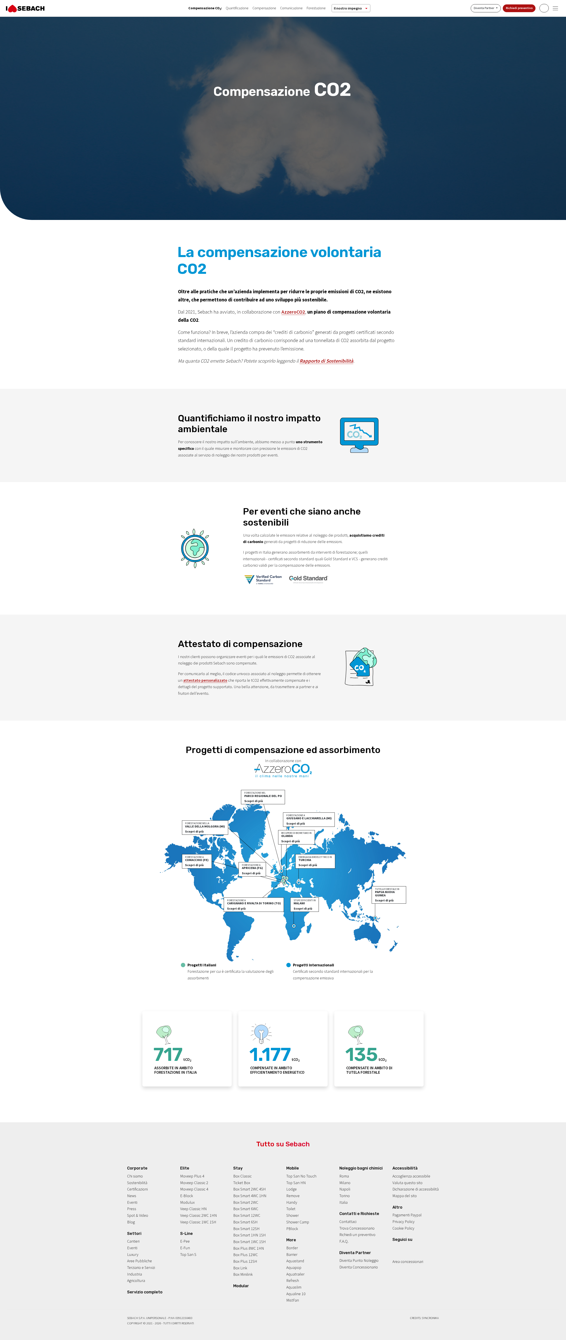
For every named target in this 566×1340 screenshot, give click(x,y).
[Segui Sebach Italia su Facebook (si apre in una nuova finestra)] (394, 1248)
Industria (134, 1274)
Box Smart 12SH (246, 1228)
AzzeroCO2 (293, 312)
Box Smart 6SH (245, 1222)
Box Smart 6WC (245, 1208)
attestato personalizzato (205, 680)
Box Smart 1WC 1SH (249, 1241)
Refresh (292, 1280)
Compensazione (264, 8)
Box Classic (242, 1176)
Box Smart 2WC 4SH (249, 1189)
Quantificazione (237, 8)
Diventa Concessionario (358, 1267)
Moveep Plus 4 (192, 1176)
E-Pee (185, 1241)
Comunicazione (291, 8)
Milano (344, 1182)
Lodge (291, 1189)
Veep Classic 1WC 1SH (198, 1222)
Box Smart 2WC (245, 1202)
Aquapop (293, 1267)
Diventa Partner (484, 8)
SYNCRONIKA (430, 1318)
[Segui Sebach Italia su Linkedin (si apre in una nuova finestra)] (415, 1248)
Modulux (187, 1202)
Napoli (344, 1189)
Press (131, 1208)
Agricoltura (136, 1280)
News (131, 1195)
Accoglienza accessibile (411, 1176)
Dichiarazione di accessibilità (415, 1189)
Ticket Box (241, 1182)
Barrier (291, 1254)
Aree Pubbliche (139, 1260)
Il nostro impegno (348, 8)
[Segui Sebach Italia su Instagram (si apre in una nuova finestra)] (401, 1248)
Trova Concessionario (357, 1228)
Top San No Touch (301, 1176)
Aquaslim (293, 1287)
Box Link (240, 1267)
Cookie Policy (403, 1228)
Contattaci (347, 1221)
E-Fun (185, 1247)
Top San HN (296, 1182)
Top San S (188, 1254)
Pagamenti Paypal (407, 1214)
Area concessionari (407, 1261)
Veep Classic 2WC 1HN (198, 1215)
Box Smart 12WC (246, 1215)
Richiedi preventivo (519, 8)
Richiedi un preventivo (357, 1234)
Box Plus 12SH (245, 1261)
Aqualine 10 (296, 1293)
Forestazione (316, 8)
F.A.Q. (343, 1241)
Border (292, 1247)
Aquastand (295, 1260)
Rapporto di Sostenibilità (326, 361)
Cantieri (133, 1241)
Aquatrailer (295, 1274)
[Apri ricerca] (544, 8)
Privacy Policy (403, 1221)
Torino (344, 1195)
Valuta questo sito (407, 1182)
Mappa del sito (404, 1195)
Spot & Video (137, 1215)
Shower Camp (297, 1222)
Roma (344, 1176)
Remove (293, 1195)
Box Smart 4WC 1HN (249, 1195)
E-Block (186, 1195)
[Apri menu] (555, 8)
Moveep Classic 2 (194, 1182)
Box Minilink (243, 1274)
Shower (292, 1215)
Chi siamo (135, 1176)
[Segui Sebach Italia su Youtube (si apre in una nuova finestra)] (408, 1248)
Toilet (290, 1208)
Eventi (132, 1202)
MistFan (292, 1300)
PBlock (292, 1228)
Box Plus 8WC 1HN (248, 1248)
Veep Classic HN (193, 1208)
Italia (343, 1202)
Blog (131, 1222)
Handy (291, 1202)
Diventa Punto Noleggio (359, 1260)
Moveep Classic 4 (194, 1189)
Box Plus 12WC (245, 1254)
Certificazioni (137, 1189)
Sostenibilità (137, 1182)
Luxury (132, 1254)
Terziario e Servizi (141, 1267)
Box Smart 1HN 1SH (249, 1235)
